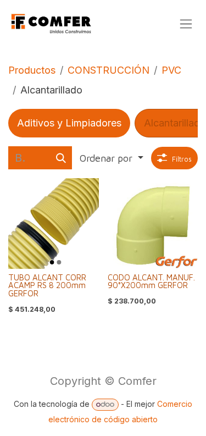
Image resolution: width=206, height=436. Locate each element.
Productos (31, 70)
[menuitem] (69, 123)
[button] (111, 158)
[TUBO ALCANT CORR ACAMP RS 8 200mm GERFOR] (53, 223)
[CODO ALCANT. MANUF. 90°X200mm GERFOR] (153, 223)
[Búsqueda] (61, 157)
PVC (171, 70)
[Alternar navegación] (186, 24)
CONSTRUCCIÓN (108, 70)
